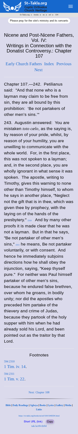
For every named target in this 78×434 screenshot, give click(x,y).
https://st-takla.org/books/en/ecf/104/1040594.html (39, 416)
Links (39, 409)
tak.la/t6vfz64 (39, 425)
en (44, 15)
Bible (8, 405)
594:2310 (9, 361)
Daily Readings (20, 405)
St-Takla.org (25, 15)
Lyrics (51, 405)
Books (43, 405)
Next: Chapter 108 (39, 392)
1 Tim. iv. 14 (15, 366)
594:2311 (9, 373)
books (36, 15)
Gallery (59, 405)
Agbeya (34, 405)
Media (68, 405)
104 (56, 15)
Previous (63, 63)
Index (49, 63)
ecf (50, 15)
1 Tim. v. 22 (14, 379)
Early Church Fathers (24, 63)
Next (38, 69)
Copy (50, 421)
